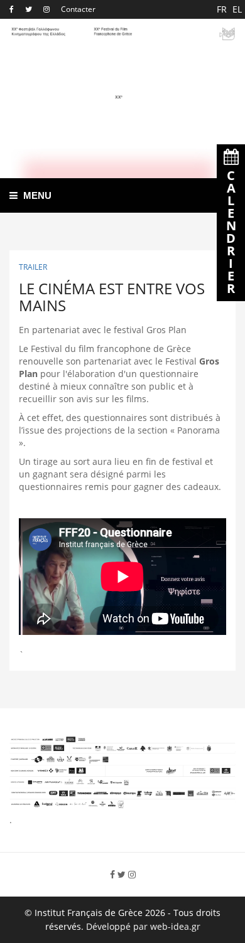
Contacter (78, 9)
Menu (36, 195)
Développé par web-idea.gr (143, 926)
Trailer (33, 267)
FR (223, 9)
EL (237, 9)
